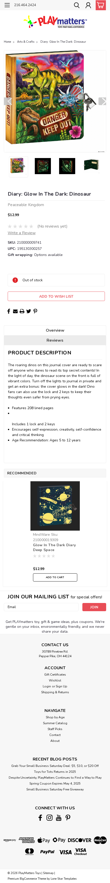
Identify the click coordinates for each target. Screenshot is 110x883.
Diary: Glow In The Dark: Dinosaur (63, 42)
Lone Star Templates (63, 879)
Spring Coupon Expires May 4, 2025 (55, 783)
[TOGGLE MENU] (7, 5)
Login (47, 686)
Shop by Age (55, 717)
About (55, 741)
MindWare (41, 534)
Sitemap (48, 873)
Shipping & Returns (55, 692)
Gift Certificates (55, 675)
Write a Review (22, 233)
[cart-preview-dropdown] (99, 5)
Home (7, 42)
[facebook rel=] (40, 817)
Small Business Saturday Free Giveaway (55, 789)
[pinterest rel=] (68, 817)
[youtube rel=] (59, 817)
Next (102, 101)
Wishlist (55, 680)
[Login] (88, 6)
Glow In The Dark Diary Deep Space (54, 547)
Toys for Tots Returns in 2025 (55, 772)
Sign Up (61, 686)
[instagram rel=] (49, 817)
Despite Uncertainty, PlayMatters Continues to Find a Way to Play (55, 778)
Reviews (55, 340)
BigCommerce (28, 879)
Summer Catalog (55, 723)
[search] (77, 6)
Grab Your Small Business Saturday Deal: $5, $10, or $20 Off (55, 766)
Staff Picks (55, 729)
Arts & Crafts (25, 42)
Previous (8, 101)
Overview (55, 330)
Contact (55, 735)
